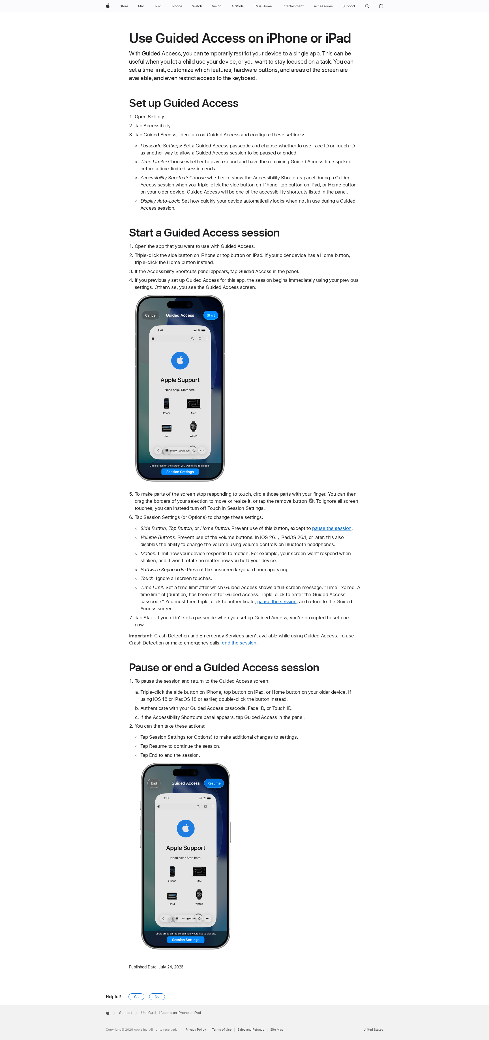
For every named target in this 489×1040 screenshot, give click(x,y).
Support (125, 1013)
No (157, 997)
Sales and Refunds (250, 1030)
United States (373, 1030)
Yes (136, 997)
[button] (367, 6)
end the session (239, 643)
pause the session (331, 528)
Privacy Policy (195, 1030)
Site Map (276, 1030)
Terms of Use (221, 1030)
